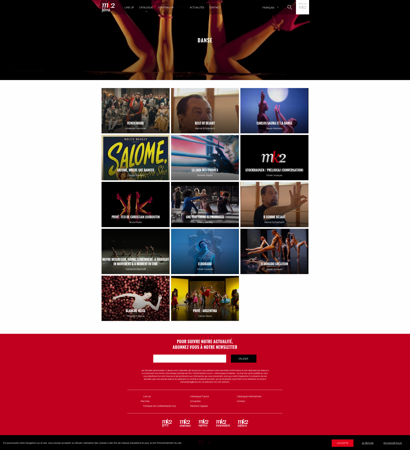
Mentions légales (199, 406)
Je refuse (368, 443)
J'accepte (342, 443)
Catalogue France (199, 396)
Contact (241, 401)
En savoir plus (393, 443)
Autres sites (302, 4)
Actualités (195, 401)
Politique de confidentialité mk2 (159, 406)
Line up (147, 396)
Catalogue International (249, 396)
